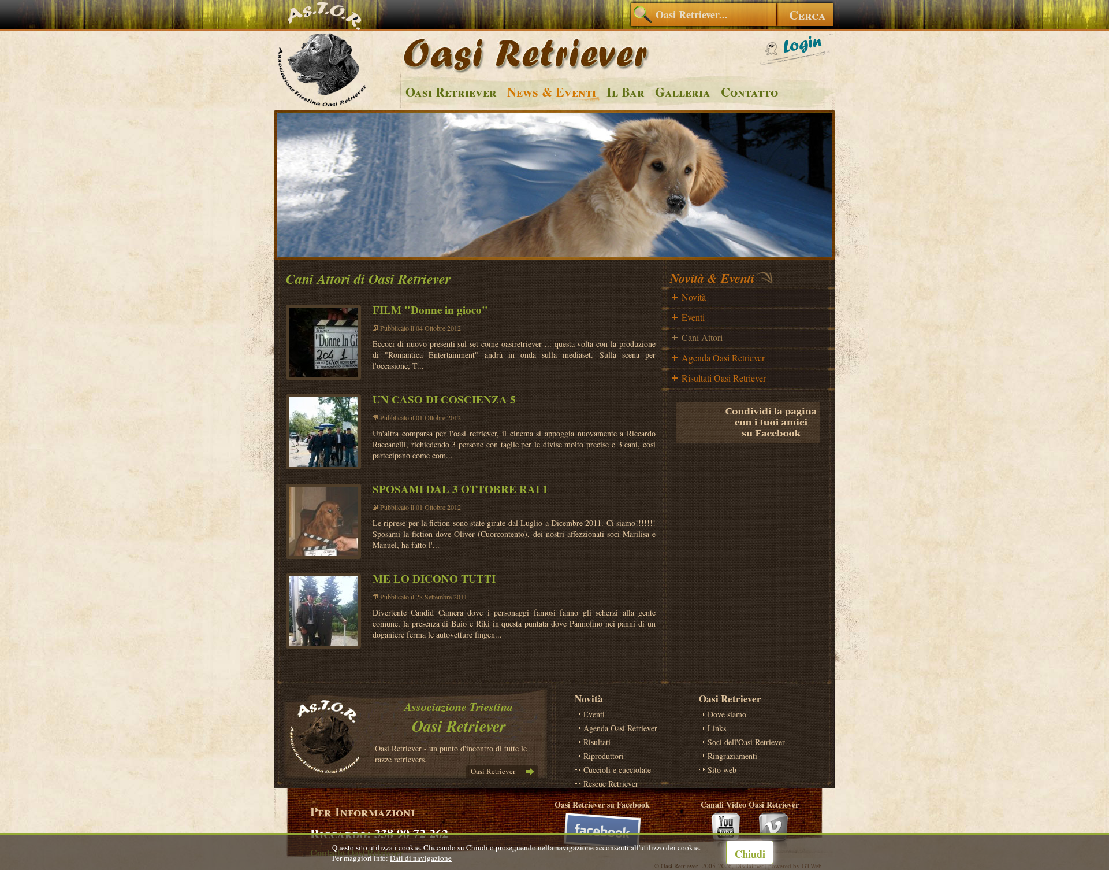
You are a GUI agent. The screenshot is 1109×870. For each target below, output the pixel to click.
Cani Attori (702, 337)
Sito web (722, 769)
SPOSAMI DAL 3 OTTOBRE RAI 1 (460, 489)
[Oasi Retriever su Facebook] (602, 831)
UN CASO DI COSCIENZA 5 (444, 399)
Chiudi (750, 853)
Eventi (693, 317)
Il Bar (625, 91)
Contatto (749, 91)
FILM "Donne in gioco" (430, 309)
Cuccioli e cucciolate (617, 769)
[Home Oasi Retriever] (323, 106)
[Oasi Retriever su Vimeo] (774, 830)
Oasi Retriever (451, 91)
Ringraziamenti (732, 755)
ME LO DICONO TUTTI (434, 578)
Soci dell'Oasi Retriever (746, 741)
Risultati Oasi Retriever (724, 378)
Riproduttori (603, 755)
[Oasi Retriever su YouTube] (725, 830)
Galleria (682, 91)
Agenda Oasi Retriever (723, 357)
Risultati (597, 741)
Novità (694, 297)
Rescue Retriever (610, 783)
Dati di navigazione (421, 858)
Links (717, 728)
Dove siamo (727, 714)
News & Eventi (551, 91)
